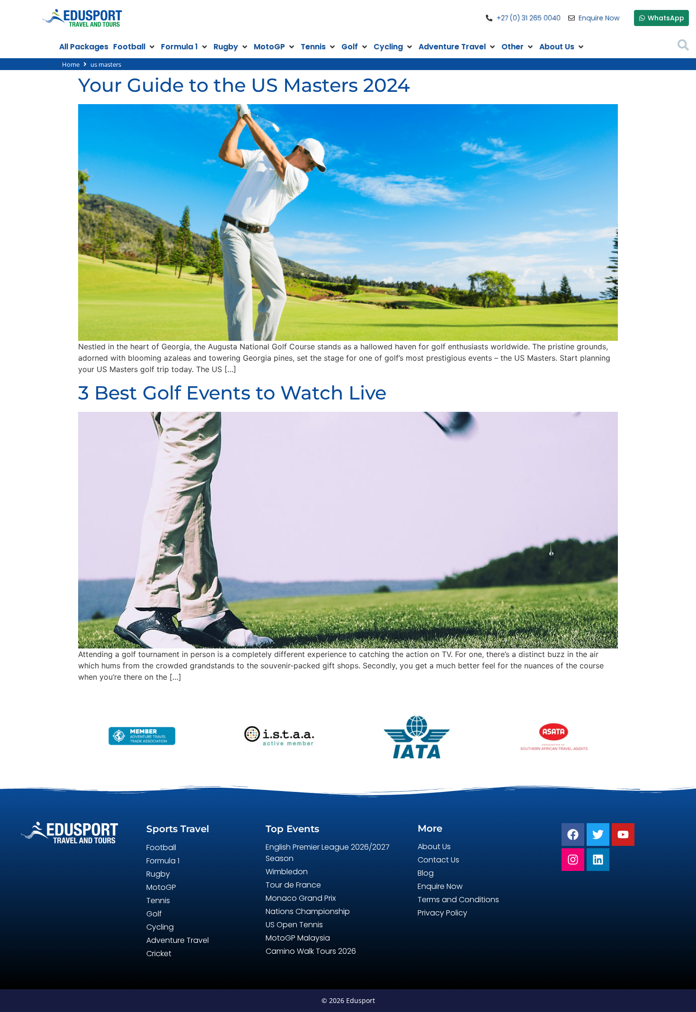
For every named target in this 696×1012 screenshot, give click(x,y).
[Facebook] (573, 834)
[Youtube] (623, 834)
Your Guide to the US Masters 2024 (244, 85)
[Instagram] (573, 859)
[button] (135, 47)
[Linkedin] (598, 859)
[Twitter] (598, 834)
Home (71, 64)
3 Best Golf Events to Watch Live (232, 392)
